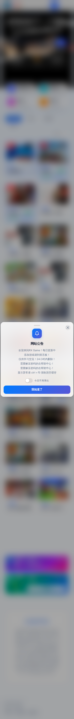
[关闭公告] (67, 327)
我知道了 (36, 389)
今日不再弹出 (41, 380)
